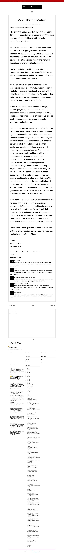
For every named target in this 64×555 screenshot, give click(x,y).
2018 (28, 379)
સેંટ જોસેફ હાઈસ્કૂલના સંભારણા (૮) (15, 388)
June (28, 392)
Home (32, 305)
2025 (28, 369)
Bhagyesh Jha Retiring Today (32, 399)
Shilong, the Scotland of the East (32, 531)
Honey (28, 489)
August (29, 390)
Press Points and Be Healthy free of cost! (24, 277)
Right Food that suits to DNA (32, 427)
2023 (28, 372)
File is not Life (29, 402)
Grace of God (29, 505)
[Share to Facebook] (13, 254)
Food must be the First (31, 525)
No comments (38, 24)
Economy (27, 359)
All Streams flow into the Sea (32, 471)
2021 (28, 375)
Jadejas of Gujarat (13, 430)
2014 (28, 546)
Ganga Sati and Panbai (14, 423)
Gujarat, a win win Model (31, 423)
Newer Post (12, 305)
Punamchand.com (32, 7)
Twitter (25, 251)
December (29, 384)
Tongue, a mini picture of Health (32, 447)
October (29, 387)
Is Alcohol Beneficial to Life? (32, 467)
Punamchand (13, 347)
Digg (41, 251)
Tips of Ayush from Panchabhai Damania (17, 416)
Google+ (30, 251)
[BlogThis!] (11, 254)
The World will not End (31, 509)
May (28, 394)
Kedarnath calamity (30, 476)
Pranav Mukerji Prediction (32, 481)
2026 (28, 368)
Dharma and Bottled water (32, 438)
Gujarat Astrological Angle (21, 283)
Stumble (36, 251)
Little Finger (17, 292)
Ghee (15, 268)
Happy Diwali (29, 462)
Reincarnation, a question (31, 540)
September (30, 388)
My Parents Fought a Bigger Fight (33, 412)
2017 (28, 380)
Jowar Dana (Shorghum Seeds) (32, 498)
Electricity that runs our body (32, 432)
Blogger (35, 339)
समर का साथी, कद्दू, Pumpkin (31, 490)
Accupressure (17, 260)
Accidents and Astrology (31, 444)
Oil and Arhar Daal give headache (33, 436)
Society (27, 362)
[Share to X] (12, 254)
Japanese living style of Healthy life (33, 437)
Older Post (52, 305)
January (29, 545)
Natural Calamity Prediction (32, 480)
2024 (28, 371)
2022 (28, 373)
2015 (28, 383)
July (28, 391)
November (29, 386)
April (29, 395)
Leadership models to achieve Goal (33, 456)
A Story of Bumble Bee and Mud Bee (33, 504)
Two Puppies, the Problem (31, 408)
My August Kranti (30, 413)
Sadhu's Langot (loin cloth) (31, 493)
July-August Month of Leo (31, 414)
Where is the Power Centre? (32, 470)
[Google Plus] (31, 12)
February (29, 398)
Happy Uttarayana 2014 (31, 446)
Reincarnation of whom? (31, 541)
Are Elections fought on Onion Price (33, 457)
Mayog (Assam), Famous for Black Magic (17, 395)
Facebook (19, 251)
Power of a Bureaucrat (31, 424)
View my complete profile (15, 349)
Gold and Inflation (30, 458)
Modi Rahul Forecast (31, 479)
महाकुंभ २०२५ (12, 402)
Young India (29, 451)
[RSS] (32, 12)
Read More (16, 266)
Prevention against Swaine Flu (32, 400)
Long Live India (30, 463)
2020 (28, 376)
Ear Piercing (12, 381)
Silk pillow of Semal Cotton (14, 368)
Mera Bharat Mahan (32, 20)
